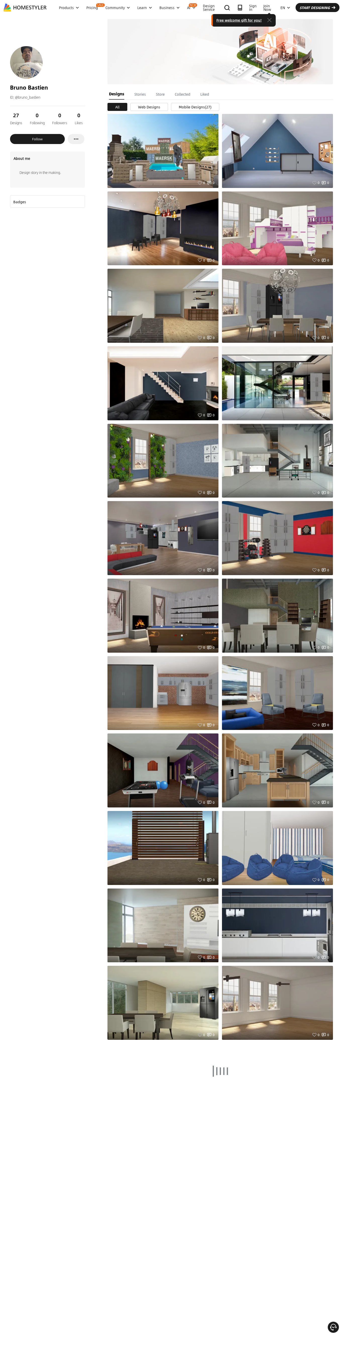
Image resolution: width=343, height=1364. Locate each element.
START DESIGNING (315, 7)
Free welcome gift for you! (239, 20)
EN (282, 7)
